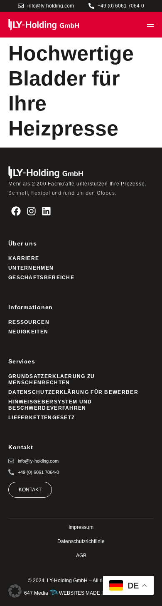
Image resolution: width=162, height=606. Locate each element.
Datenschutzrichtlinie (81, 541)
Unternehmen (31, 268)
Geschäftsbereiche (41, 277)
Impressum (81, 527)
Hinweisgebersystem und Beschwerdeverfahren (50, 405)
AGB (81, 555)
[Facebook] (16, 211)
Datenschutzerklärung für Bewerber (73, 392)
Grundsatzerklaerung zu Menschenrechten (51, 379)
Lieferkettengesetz (41, 418)
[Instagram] (31, 211)
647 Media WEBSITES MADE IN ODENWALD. (81, 593)
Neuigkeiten (28, 332)
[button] (15, 591)
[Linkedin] (46, 211)
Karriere (23, 258)
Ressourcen (28, 322)
